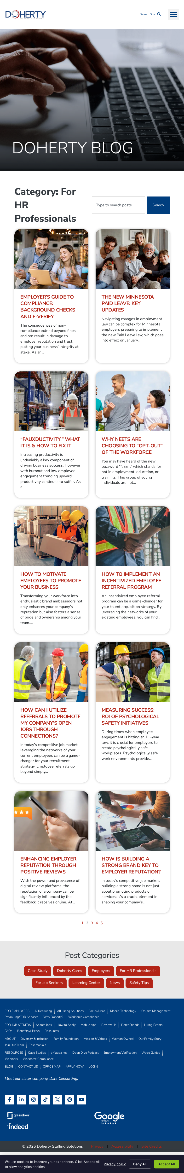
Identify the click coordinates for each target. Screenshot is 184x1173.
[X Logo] (57, 1099)
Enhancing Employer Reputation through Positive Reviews (48, 865)
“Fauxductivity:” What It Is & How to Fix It (50, 442)
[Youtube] (81, 1099)
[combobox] (118, 205)
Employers (101, 970)
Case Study (37, 970)
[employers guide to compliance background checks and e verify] (51, 259)
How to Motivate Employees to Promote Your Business (50, 580)
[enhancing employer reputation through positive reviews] (51, 821)
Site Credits (151, 1146)
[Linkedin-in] (21, 1099)
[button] (173, 14)
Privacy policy (115, 1164)
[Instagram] (33, 1099)
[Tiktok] (45, 1099)
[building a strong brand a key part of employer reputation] (133, 821)
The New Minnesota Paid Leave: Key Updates (128, 303)
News (115, 982)
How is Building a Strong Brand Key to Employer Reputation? (131, 865)
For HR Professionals (138, 970)
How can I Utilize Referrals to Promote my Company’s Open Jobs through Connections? (50, 723)
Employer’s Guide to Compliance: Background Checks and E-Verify (47, 307)
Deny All (140, 1164)
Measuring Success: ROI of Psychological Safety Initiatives (130, 716)
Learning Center (86, 982)
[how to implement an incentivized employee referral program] (133, 536)
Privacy (97, 1146)
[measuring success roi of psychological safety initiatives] (133, 672)
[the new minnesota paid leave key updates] (133, 259)
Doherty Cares (69, 970)
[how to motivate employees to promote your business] (51, 536)
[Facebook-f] (9, 1099)
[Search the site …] (150, 14)
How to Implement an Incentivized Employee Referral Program (131, 580)
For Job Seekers (49, 982)
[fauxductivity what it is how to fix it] (51, 401)
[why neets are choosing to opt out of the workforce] (133, 401)
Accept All (166, 1164)
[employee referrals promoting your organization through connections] (51, 672)
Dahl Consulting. (63, 1078)
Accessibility (122, 1146)
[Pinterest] (69, 1099)
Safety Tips (139, 982)
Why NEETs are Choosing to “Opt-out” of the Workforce (132, 446)
